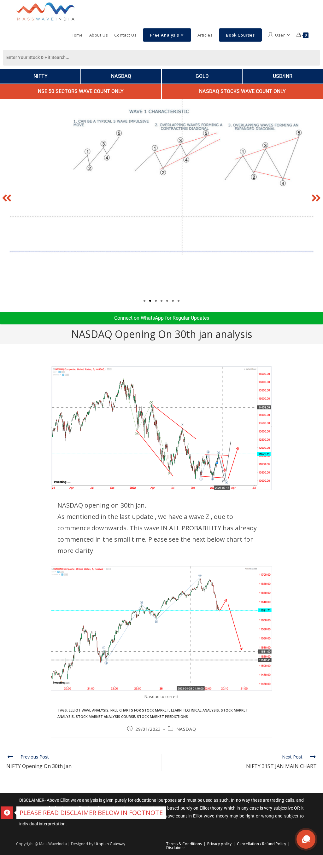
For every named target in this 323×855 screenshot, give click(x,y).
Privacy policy (219, 843)
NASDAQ (186, 729)
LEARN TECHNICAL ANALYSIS (195, 710)
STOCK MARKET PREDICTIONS (162, 716)
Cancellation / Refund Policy (261, 843)
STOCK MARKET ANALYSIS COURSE (105, 716)
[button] (7, 197)
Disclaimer (175, 847)
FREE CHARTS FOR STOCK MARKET (139, 710)
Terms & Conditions (184, 843)
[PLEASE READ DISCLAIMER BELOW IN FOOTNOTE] (7, 812)
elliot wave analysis (89, 710)
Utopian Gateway (109, 843)
